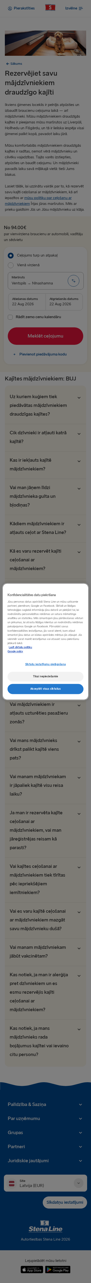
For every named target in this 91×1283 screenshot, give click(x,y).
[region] (45, 641)
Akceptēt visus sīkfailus (45, 688)
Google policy (15, 651)
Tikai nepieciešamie (45, 676)
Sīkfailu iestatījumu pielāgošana (45, 664)
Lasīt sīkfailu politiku (20, 647)
